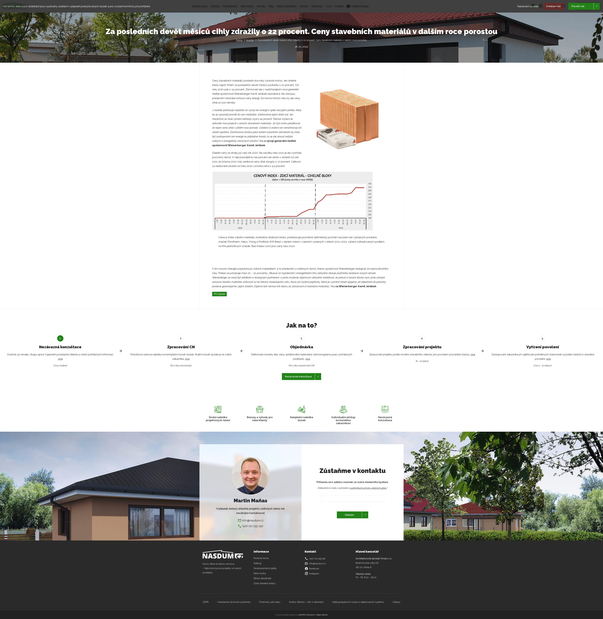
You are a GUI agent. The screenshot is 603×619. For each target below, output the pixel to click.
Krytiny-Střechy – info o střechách (306, 602)
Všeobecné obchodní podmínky (234, 602)
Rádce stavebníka (262, 578)
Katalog (258, 563)
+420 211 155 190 (252, 525)
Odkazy (396, 602)
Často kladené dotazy (265, 583)
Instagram (314, 573)
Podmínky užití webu (269, 602)
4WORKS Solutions (307, 615)
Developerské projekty (265, 568)
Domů (239, 40)
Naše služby (260, 573)
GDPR (206, 602)
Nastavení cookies (527, 6)
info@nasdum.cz (252, 520)
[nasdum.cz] (225, 554)
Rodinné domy (261, 558)
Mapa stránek (322, 615)
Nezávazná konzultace (298, 376)
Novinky (250, 40)
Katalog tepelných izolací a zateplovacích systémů (358, 602)
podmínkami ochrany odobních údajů (368, 488)
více (60, 358)
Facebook (312, 568)
